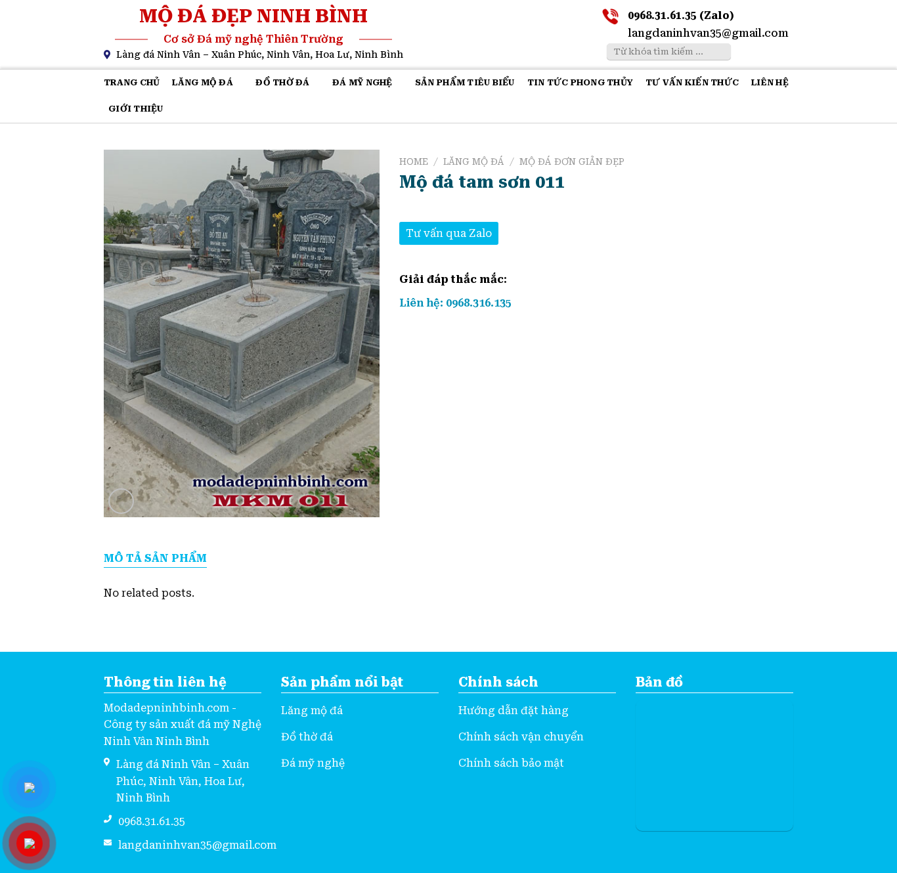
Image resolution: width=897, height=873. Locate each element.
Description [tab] (155, 558)
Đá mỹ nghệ (362, 82)
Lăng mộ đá (202, 82)
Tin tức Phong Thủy (580, 82)
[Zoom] (121, 501)
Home (413, 161)
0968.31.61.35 (151, 821)
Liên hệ (770, 82)
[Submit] (719, 52)
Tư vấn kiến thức (692, 82)
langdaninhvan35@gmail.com (708, 33)
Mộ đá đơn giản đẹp (571, 161)
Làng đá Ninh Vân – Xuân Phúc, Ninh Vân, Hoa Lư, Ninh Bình (259, 54)
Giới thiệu (136, 109)
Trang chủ (132, 82)
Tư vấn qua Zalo (449, 233)
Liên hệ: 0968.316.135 (455, 303)
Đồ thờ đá (282, 82)
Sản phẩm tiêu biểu (465, 82)
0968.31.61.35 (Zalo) (681, 15)
